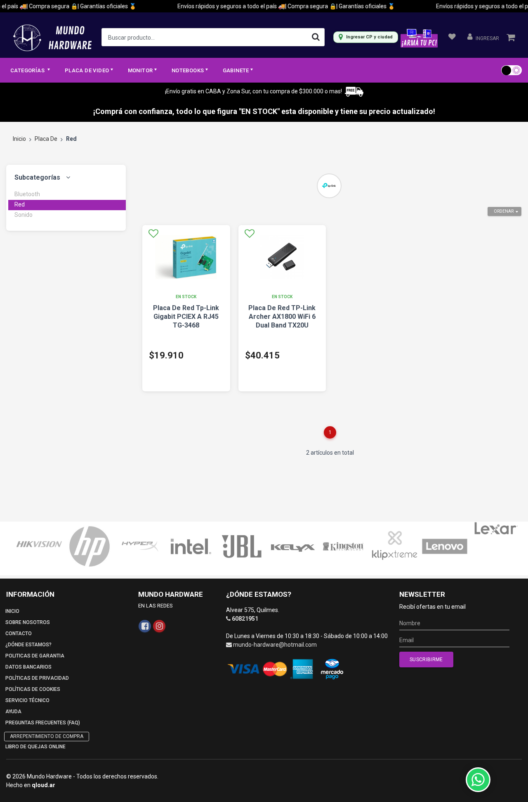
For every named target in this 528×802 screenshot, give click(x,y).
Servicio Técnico (27, 700)
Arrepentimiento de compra (46, 736)
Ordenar (504, 211)
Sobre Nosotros (27, 622)
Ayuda (13, 711)
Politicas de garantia (34, 656)
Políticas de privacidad (37, 678)
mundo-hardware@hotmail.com (275, 644)
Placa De (46, 138)
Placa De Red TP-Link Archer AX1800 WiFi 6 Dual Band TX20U (282, 316)
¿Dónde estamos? (28, 645)
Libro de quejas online (35, 747)
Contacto (18, 633)
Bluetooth (27, 194)
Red (19, 204)
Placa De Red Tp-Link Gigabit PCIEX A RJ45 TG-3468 (186, 316)
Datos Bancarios (28, 667)
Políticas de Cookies (32, 689)
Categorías (28, 70)
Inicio (19, 138)
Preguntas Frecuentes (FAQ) (42, 723)
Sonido (23, 214)
